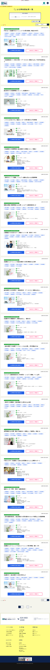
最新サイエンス (35, 631)
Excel (6, 67)
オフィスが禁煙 (36, 65)
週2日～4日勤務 (24, 548)
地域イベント (35, 633)
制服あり (39, 93)
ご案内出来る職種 (9, 631)
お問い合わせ (23, 648)
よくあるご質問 (8, 644)
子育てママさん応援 (8, 36)
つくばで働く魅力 (9, 633)
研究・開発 (21, 631)
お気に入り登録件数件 (25, 0)
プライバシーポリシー (22, 644)
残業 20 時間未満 (25, 93)
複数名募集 (31, 181)
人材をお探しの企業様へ (23, 646)
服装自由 (6, 236)
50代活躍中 (24, 65)
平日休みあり (36, 33)
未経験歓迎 (6, 33)
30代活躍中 (12, 65)
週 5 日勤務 (18, 33)
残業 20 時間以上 (32, 93)
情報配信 (34, 627)
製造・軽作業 (21, 636)
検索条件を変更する (35, 21)
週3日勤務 (18, 235)
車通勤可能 (30, 65)
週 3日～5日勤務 (24, 235)
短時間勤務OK (24, 33)
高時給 (14, 36)
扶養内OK (30, 33)
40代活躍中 (18, 65)
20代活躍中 (7, 65)
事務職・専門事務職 (22, 633)
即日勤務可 (19, 67)
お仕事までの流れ (9, 646)
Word (42, 65)
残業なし (42, 33)
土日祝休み (12, 33)
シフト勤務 (12, 207)
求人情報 (21, 627)
